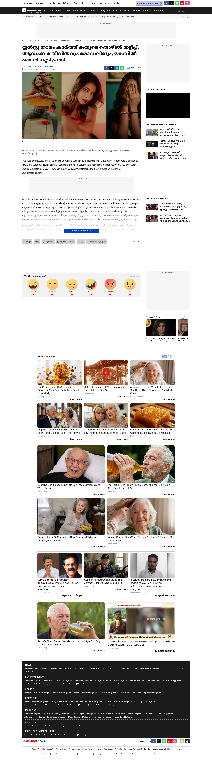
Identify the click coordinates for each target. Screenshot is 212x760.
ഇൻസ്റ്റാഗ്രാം (48, 242)
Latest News (55, 10)
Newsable (40, 3)
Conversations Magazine (57, 717)
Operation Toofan (95, 17)
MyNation (118, 3)
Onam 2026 (63, 17)
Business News (30, 726)
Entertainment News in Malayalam (57, 681)
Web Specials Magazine (102, 717)
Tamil (84, 3)
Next (187, 16)
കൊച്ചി (80, 242)
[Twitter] (171, 3)
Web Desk (48, 66)
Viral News (28, 672)
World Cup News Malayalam (149, 693)
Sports (94, 10)
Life (115, 10)
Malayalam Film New (32, 681)
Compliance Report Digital (159, 749)
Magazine (105, 10)
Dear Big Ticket (84, 735)
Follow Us (135, 68)
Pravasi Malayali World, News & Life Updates (43, 735)
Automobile (157, 10)
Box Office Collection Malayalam (38, 684)
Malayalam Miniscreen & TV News (91, 684)
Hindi (100, 3)
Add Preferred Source (147, 3)
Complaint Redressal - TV (135, 749)
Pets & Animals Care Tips (67, 705)
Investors (176, 749)
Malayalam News (31, 669)
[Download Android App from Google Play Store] (182, 741)
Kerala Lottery (112, 17)
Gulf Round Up (70, 735)
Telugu (76, 3)
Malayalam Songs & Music (65, 684)
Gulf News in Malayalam (173, 669)
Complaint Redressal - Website (108, 749)
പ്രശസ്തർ (27, 242)
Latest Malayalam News (74, 669)
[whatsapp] (177, 3)
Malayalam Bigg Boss (172, 681)
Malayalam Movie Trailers (129, 681)
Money (136, 10)
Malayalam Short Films (83, 681)
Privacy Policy (75, 749)
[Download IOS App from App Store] (187, 741)
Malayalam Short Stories (34, 717)
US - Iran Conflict (78, 17)
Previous (183, 16)
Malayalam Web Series (151, 681)
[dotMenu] (168, 10)
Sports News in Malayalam (35, 693)
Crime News (126, 669)
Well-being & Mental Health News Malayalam (98, 705)
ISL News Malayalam (108, 693)
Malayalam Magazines (33, 714)
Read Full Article (81, 231)
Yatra (145, 10)
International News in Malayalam (147, 669)
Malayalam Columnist (124, 714)
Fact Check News (76, 726)
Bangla (92, 3)
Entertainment (80, 10)
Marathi (108, 3)
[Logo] (34, 10)
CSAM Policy (87, 749)
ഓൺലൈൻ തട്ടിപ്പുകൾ (96, 242)
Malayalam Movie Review (106, 681)
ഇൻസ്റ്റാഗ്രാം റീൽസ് (65, 242)
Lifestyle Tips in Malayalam (62, 702)
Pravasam (125, 10)
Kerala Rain (51, 17)
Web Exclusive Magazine (79, 717)
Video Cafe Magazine (123, 717)
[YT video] (182, 3)
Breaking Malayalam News (51, 669)
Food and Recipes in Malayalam (89, 702)
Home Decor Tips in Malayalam (141, 702)
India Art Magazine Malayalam (83, 714)
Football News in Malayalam (85, 693)
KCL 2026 (40, 17)
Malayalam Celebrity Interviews (121, 684)
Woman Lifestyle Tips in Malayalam (39, 705)
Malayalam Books (105, 714)
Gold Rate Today (127, 17)
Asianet (33, 741)
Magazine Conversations (145, 714)
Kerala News (114, 669)
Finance (88, 726)
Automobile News (46, 726)
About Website (38, 749)
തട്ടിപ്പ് (37, 242)
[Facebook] (166, 3)
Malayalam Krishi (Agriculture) (56, 714)
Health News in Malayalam (115, 702)
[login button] (179, 11)
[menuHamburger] (183, 11)
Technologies (61, 726)
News (67, 10)
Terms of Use (61, 749)
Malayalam (28, 3)
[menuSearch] (188, 11)
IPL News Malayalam (127, 693)
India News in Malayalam (96, 669)
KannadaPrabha (64, 3)
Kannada (51, 3)
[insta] (187, 3)
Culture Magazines (165, 714)
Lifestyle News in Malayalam (36, 702)
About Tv (50, 749)
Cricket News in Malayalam (60, 693)
